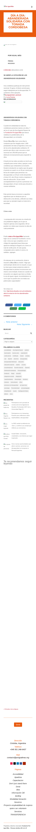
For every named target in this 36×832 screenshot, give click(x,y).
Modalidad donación (18, 799)
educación (21, 361)
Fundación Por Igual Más (13, 132)
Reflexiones (18, 484)
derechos (16, 359)
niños (20, 382)
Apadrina (18, 777)
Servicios (18, 811)
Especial (27, 367)
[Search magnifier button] (31, 333)
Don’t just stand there (18, 783)
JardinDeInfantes (8, 379)
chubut (21, 356)
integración (18, 376)
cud (5, 359)
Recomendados (10, 484)
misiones (6, 382)
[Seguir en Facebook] (21, 763)
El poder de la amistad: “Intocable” (18, 560)
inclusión (18, 373)
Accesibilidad (18, 774)
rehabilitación (7, 391)
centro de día (7, 356)
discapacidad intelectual (10, 361)
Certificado (15, 356)
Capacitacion (18, 780)
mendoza (25, 379)
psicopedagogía (25, 388)
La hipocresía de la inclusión (17, 639)
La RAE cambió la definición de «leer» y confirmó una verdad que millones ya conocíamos (18, 480)
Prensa (10, 61)
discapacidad (23, 359)
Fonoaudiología (22, 370)
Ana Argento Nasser (18, 350)
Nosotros (18, 802)
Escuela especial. (18, 367)
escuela (24, 364)
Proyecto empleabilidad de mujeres (18, 805)
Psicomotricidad (15, 388)
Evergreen (8, 512)
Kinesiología (18, 379)
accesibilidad (7, 350)
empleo (18, 364)
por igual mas (23, 385)
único (11, 394)
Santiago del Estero (23, 391)
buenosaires (7, 353)
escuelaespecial (8, 367)
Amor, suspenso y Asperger (17, 690)
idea (18, 790)
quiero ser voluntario (18, 808)
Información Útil (18, 793)
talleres (6, 394)
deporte (10, 359)
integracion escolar (9, 376)
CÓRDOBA (7, 70)
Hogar (12, 373)
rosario (15, 391)
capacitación (24, 353)
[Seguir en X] (14, 763)
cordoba (27, 356)
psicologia (7, 388)
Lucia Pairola (10, 97)
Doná (18, 725)
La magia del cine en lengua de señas (18, 587)
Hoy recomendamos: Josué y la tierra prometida (18, 665)
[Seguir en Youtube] (24, 763)
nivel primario (14, 382)
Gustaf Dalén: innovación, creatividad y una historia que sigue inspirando (18, 509)
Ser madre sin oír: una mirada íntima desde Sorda (18, 614)
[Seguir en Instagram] (11, 763)
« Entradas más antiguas (11, 709)
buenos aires (15, 353)
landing (18, 796)
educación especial (9, 364)
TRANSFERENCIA (18, 815)
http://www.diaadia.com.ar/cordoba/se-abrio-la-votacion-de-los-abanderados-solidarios (18, 293)
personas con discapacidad (11, 385)
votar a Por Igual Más (15, 236)
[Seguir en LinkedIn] (18, 763)
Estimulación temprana (10, 370)
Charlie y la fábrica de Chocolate (18, 535)
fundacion (6, 373)
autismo (27, 350)
